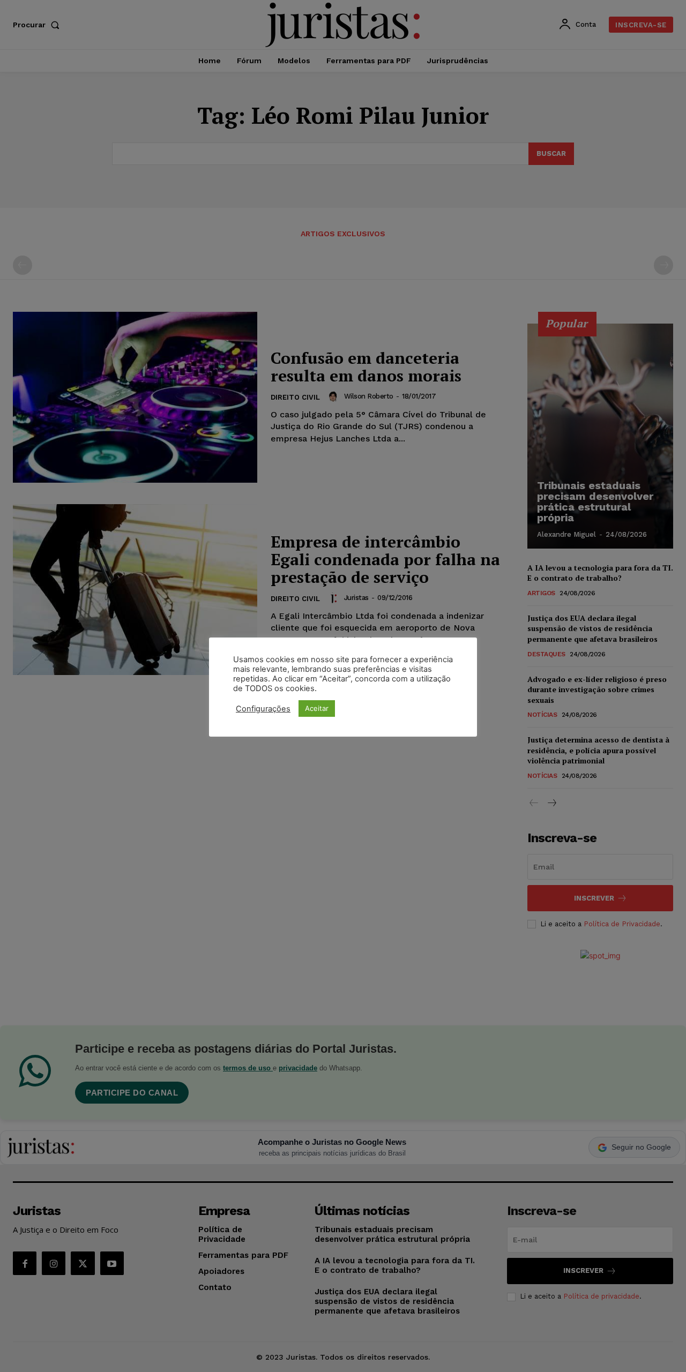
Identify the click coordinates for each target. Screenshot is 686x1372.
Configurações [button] (263, 709)
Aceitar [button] (317, 708)
